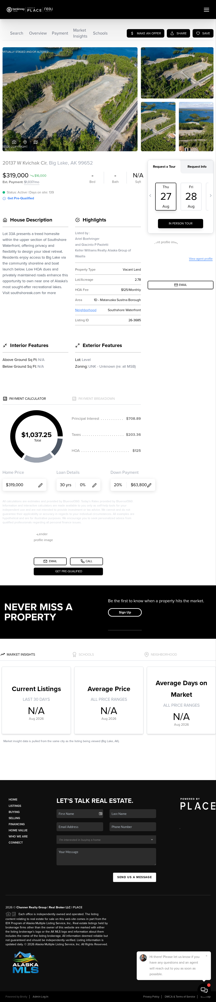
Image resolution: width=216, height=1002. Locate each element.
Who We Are (18, 836)
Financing (17, 824)
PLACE (77, 907)
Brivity (23, 996)
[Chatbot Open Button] (204, 990)
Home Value (18, 830)
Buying (14, 812)
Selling (14, 818)
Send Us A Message (134, 877)
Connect (16, 842)
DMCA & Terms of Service (180, 996)
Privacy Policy (151, 996)
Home (13, 799)
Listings (15, 806)
